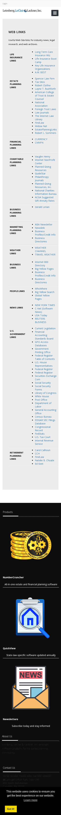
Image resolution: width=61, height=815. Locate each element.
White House (42, 396)
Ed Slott (39, 463)
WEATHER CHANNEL (40, 249)
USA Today (41, 315)
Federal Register (44, 369)
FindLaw (39, 122)
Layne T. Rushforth (45, 88)
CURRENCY (41, 139)
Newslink (40, 227)
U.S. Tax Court (42, 437)
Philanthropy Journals (42, 178)
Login (5, 3)
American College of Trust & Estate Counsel (44, 96)
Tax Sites (40, 82)
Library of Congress (45, 393)
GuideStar (40, 173)
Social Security (43, 382)
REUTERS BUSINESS (40, 320)
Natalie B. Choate (44, 460)
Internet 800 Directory (41, 263)
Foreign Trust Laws (45, 109)
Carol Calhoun (42, 450)
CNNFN (39, 142)
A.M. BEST (40, 72)
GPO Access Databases (41, 343)
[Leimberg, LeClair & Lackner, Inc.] (22, 10)
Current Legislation (45, 328)
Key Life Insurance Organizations (45, 67)
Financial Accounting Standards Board (44, 335)
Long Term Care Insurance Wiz (44, 53)
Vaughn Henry (42, 156)
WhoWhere (41, 288)
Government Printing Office (42, 350)
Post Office (41, 399)
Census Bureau (43, 416)
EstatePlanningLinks (46, 129)
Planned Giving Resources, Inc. (43, 185)
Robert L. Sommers (45, 133)
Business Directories (41, 239)
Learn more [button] (30, 800)
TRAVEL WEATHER (45, 254)
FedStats (40, 433)
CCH (37, 453)
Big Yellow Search (44, 292)
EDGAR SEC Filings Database (45, 421)
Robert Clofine (43, 85)
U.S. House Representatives (44, 364)
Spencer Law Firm (45, 78)
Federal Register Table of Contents (45, 357)
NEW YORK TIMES (45, 305)
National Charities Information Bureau (46, 192)
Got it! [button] (10, 809)
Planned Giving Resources (43, 168)
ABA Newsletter (43, 224)
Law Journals (42, 112)
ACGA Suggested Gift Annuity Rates (45, 199)
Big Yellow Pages (44, 268)
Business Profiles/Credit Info (45, 233)
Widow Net (41, 126)
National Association (41, 104)
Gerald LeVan (42, 207)
